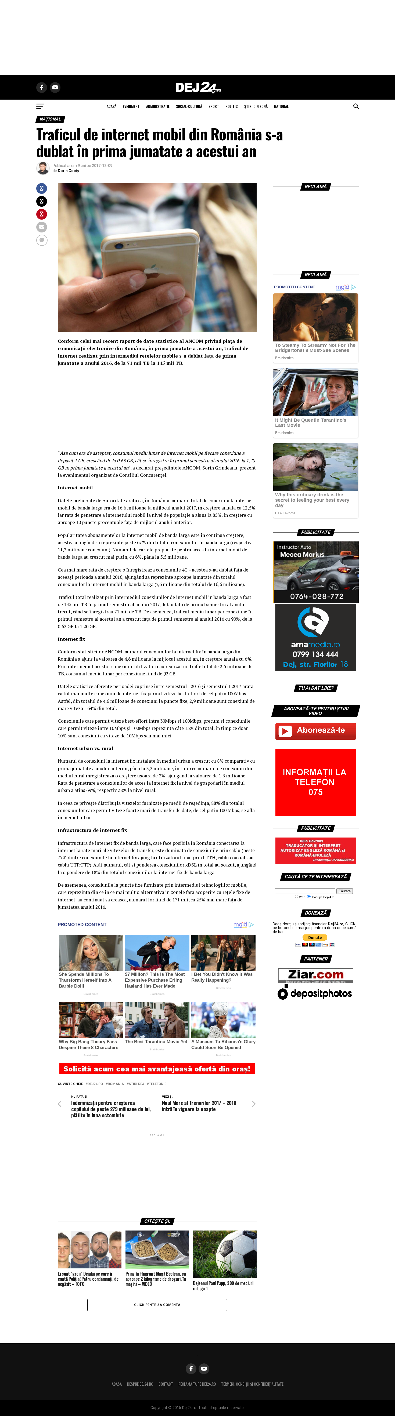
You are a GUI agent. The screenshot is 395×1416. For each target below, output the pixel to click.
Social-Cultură (189, 106)
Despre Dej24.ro (140, 1384)
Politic (231, 106)
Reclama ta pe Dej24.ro (197, 1384)
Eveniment (131, 106)
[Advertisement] (197, 37)
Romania (116, 1084)
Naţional (281, 106)
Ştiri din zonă (256, 106)
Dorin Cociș (68, 171)
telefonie (157, 1084)
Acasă (117, 1384)
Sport (214, 106)
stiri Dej (136, 1084)
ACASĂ (111, 106)
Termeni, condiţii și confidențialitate (252, 1384)
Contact (166, 1384)
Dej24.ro (95, 1084)
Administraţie (158, 106)
